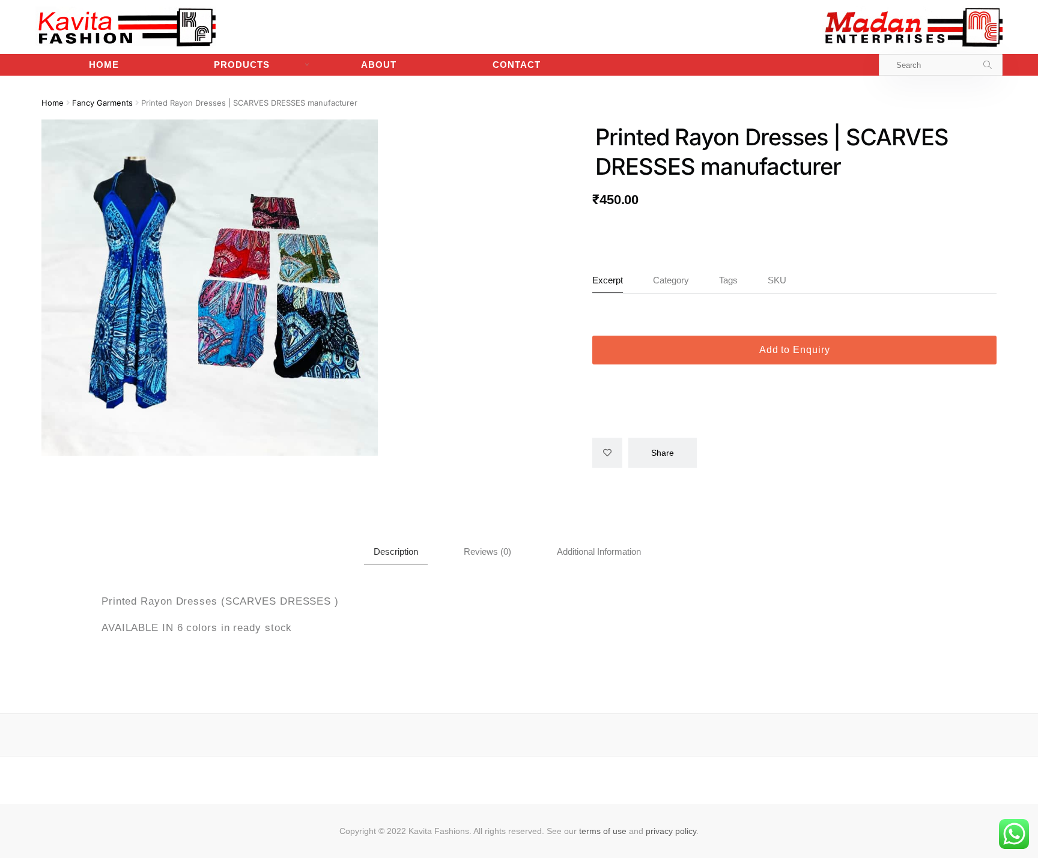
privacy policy (671, 831)
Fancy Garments (102, 102)
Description (396, 551)
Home (104, 64)
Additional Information (599, 551)
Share (662, 453)
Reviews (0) (487, 551)
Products (242, 64)
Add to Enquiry (794, 350)
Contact (517, 64)
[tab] (396, 552)
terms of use (603, 831)
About (378, 64)
